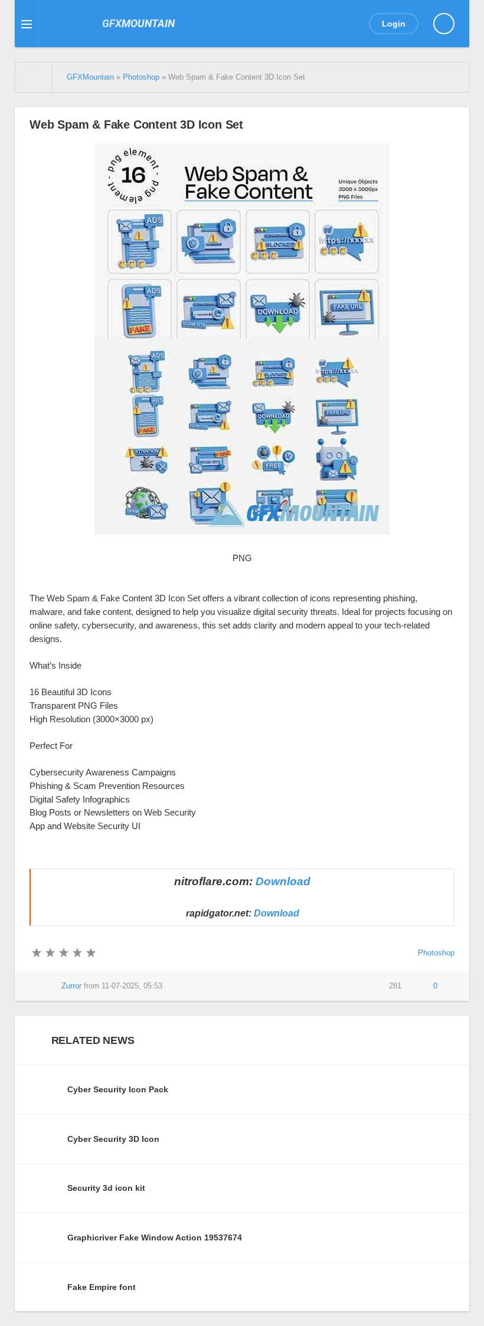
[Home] (33, 77)
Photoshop (436, 953)
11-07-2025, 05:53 (132, 986)
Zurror (71, 986)
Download (283, 881)
